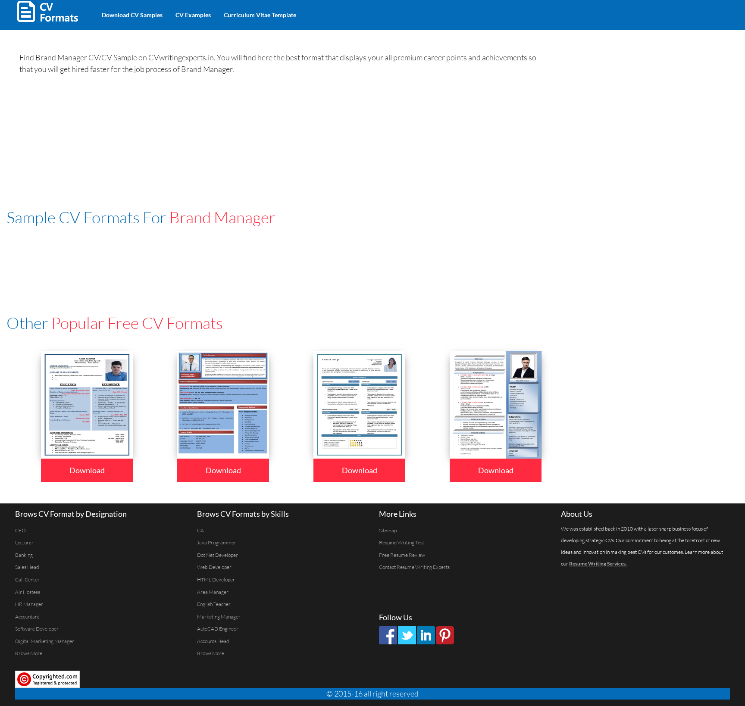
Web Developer (214, 567)
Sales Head (27, 567)
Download (87, 470)
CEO (20, 530)
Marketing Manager (219, 616)
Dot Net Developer (217, 555)
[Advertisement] (403, 13)
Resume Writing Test (401, 542)
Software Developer (37, 628)
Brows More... (30, 653)
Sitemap (388, 530)
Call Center (27, 579)
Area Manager (213, 592)
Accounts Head (213, 641)
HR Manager (29, 604)
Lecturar (24, 542)
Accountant (27, 616)
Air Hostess (27, 592)
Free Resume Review (402, 555)
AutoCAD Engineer (217, 628)
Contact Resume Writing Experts (414, 567)
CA (200, 530)
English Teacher (214, 604)
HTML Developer (216, 579)
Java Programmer (216, 542)
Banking (24, 555)
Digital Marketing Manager (44, 641)
